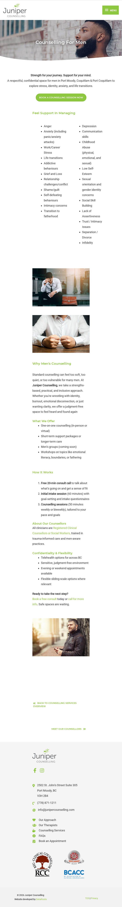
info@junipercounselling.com (56, 809)
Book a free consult (44, 599)
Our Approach (47, 820)
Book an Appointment (52, 841)
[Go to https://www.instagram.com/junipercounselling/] (42, 771)
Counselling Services (52, 830)
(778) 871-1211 (46, 802)
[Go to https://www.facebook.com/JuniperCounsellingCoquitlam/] (34, 771)
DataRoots (41, 899)
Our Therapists (48, 825)
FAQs (42, 835)
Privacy (94, 898)
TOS (87, 898)
